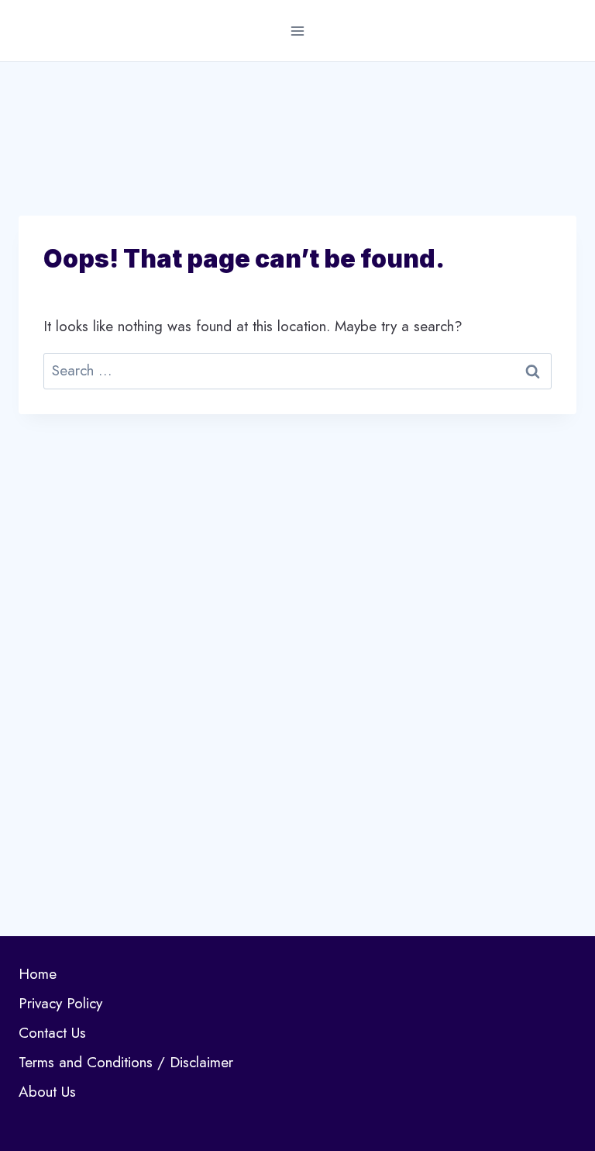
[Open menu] (298, 31)
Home (38, 973)
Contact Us (52, 1032)
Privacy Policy (60, 1003)
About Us (47, 1091)
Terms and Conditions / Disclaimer (126, 1062)
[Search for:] (297, 370)
